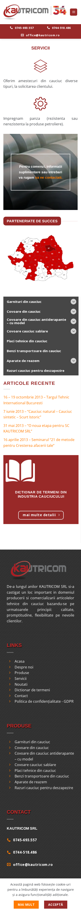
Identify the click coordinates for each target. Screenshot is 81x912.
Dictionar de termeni (32, 689)
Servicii (21, 678)
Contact (21, 695)
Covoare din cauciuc (32, 747)
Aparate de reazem (31, 781)
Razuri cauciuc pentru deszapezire (44, 787)
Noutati (21, 684)
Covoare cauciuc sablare (35, 764)
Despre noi (24, 667)
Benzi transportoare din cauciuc (42, 776)
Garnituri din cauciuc (32, 741)
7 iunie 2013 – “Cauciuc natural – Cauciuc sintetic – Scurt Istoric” (37, 414)
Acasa (20, 661)
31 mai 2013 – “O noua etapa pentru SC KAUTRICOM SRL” (36, 428)
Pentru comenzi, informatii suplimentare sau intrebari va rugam (40, 172)
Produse (22, 672)
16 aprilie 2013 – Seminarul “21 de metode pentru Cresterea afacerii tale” (38, 442)
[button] (73, 12)
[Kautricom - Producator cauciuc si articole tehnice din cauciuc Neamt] (34, 12)
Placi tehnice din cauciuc (35, 770)
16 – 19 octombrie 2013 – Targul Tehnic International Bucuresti (36, 400)
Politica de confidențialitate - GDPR (44, 701)
